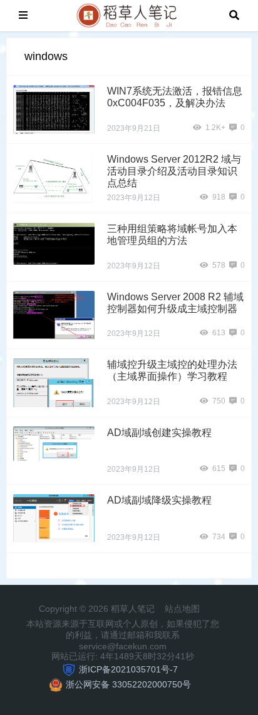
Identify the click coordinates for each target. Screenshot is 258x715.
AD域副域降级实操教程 (159, 500)
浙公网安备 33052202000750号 (128, 684)
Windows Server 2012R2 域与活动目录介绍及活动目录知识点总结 (174, 171)
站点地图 (182, 609)
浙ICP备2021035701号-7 (128, 669)
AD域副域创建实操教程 (159, 432)
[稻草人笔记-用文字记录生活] (129, 14)
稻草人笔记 (134, 609)
